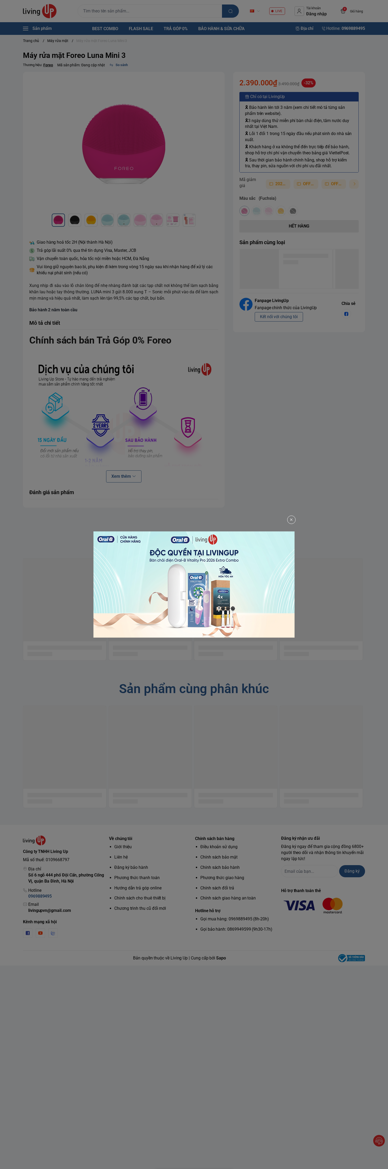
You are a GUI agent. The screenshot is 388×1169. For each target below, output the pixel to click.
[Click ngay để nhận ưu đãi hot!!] (194, 584)
